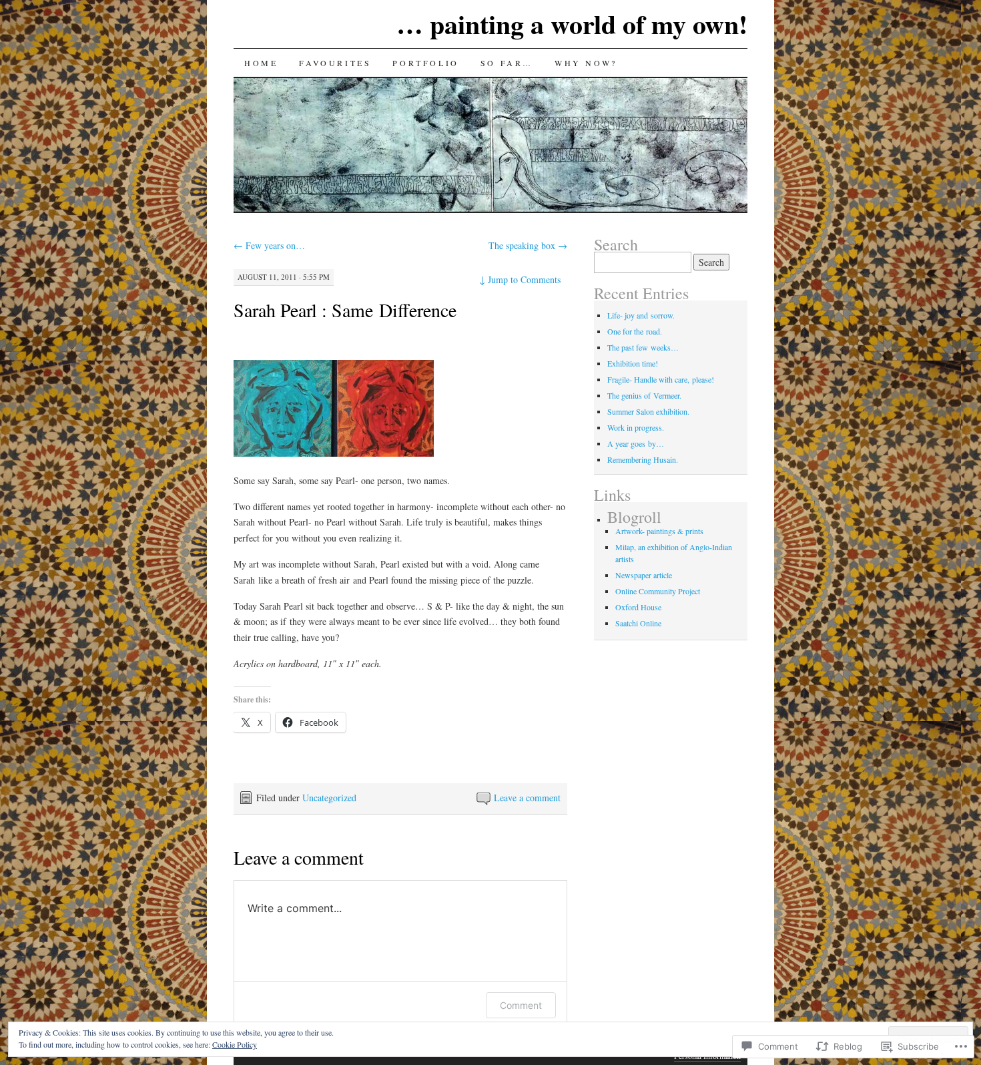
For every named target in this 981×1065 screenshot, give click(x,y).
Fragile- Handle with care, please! (660, 379)
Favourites (335, 62)
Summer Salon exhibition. (648, 411)
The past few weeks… (643, 347)
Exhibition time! (632, 363)
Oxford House (638, 607)
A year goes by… (635, 443)
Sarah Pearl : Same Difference (345, 310)
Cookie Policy (234, 1044)
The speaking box (527, 245)
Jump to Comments (520, 279)
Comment (521, 1005)
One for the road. (634, 331)
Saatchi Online (638, 623)
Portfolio (425, 62)
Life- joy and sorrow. (641, 315)
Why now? (586, 62)
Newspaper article (643, 575)
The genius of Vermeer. (644, 395)
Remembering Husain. (642, 459)
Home (261, 62)
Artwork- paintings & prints (659, 530)
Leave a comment (527, 797)
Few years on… (269, 245)
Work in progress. (635, 427)
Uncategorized (329, 797)
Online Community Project (657, 591)
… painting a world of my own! (571, 23)
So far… (506, 62)
